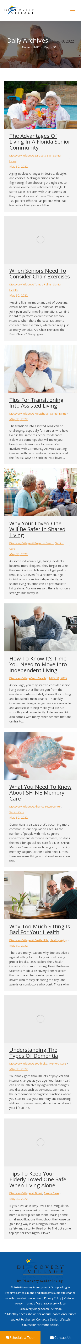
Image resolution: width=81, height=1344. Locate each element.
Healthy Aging (58, 940)
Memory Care (57, 1063)
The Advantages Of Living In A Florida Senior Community (39, 141)
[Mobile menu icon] (73, 10)
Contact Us (62, 1337)
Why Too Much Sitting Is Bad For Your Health (39, 929)
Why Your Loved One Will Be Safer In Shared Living (37, 529)
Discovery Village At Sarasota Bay (30, 155)
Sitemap (56, 1309)
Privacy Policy (53, 1298)
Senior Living (58, 413)
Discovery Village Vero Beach (27, 678)
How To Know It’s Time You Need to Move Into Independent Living (38, 664)
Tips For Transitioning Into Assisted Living (36, 402)
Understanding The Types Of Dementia (33, 1052)
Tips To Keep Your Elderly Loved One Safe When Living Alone (37, 1179)
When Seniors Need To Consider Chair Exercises (39, 273)
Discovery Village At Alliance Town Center (35, 806)
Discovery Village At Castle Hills (28, 940)
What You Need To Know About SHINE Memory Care (40, 792)
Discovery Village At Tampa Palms (30, 284)
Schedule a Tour (22, 1337)
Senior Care (16, 812)
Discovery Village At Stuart (25, 1193)
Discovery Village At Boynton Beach (31, 543)
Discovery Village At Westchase (29, 413)
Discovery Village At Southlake (28, 1063)
